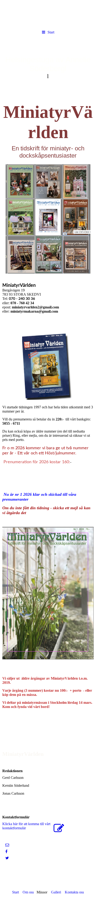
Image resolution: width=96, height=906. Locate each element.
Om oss (28, 892)
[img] (48, 63)
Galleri (56, 892)
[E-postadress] (7, 845)
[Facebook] (6, 851)
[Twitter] (7, 858)
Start (51, 32)
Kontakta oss (74, 892)
